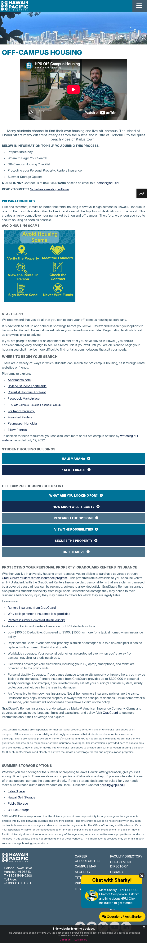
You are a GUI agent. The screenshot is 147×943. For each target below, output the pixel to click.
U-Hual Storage (18, 810)
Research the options (73, 518)
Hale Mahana (73, 459)
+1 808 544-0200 (19, 875)
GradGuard (110, 713)
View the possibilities (73, 529)
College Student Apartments (27, 386)
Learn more (80, 939)
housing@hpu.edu (112, 785)
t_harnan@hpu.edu (107, 183)
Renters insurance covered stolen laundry (36, 620)
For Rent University (21, 411)
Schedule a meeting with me (49, 189)
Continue (65, 939)
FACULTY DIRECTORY (126, 856)
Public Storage (18, 803)
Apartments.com (19, 380)
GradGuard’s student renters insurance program (34, 578)
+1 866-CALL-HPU (17, 883)
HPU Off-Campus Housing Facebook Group (34, 404)
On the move (74, 552)
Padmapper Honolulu (22, 423)
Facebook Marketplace (24, 398)
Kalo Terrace (73, 470)
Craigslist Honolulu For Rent (27, 392)
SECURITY (83, 872)
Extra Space (16, 791)
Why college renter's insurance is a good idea (39, 614)
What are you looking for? (73, 495)
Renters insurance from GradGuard (32, 608)
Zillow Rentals (17, 430)
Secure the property (73, 541)
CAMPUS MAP (85, 866)
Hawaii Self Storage (21, 797)
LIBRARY (116, 872)
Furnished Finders (20, 417)
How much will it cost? (74, 507)
